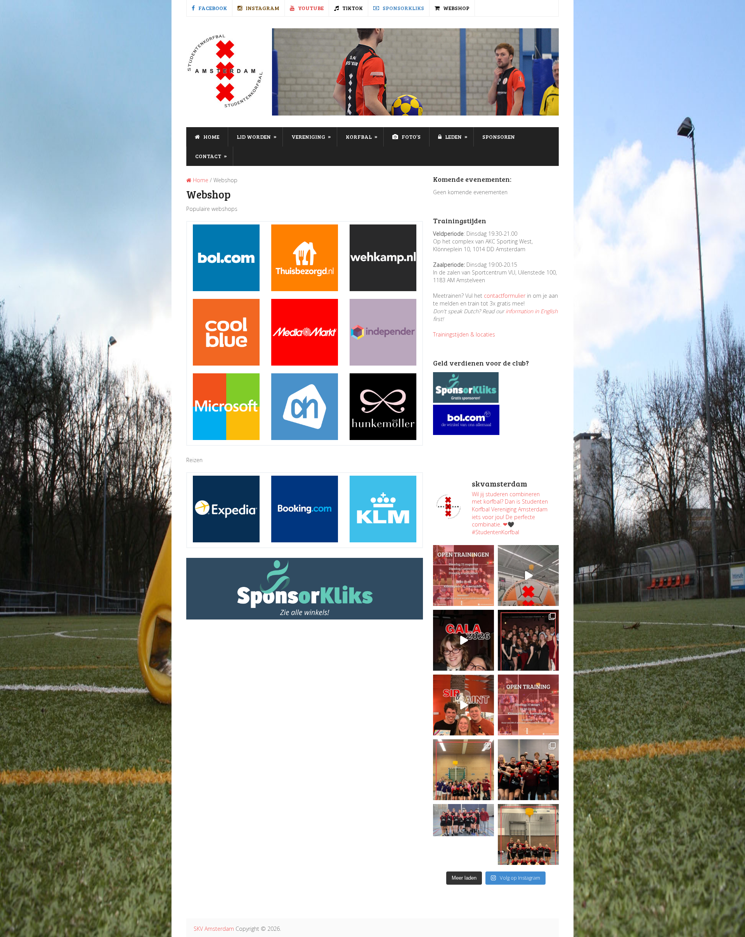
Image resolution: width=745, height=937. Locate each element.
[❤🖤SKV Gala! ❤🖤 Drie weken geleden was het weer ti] (528, 640)
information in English (532, 311)
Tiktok (352, 8)
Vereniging (311, 136)
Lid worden (257, 136)
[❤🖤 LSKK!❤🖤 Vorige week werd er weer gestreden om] (528, 769)
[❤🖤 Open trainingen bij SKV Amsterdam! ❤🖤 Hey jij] (463, 575)
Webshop (456, 8)
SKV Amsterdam (214, 928)
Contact (211, 156)
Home (210, 136)
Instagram (261, 8)
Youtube (310, 8)
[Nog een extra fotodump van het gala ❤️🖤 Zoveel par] (463, 640)
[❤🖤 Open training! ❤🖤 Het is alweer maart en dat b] (528, 705)
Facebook (212, 8)
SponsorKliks (402, 8)
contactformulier (504, 295)
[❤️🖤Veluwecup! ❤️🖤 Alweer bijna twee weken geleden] (528, 834)
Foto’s (410, 136)
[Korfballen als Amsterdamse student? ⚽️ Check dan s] (528, 575)
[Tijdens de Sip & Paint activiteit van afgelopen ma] (463, 705)
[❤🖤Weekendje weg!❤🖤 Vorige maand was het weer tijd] (463, 769)
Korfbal (362, 136)
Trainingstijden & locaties (464, 334)
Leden (456, 136)
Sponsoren (498, 136)
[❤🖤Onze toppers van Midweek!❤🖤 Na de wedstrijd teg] (463, 834)
